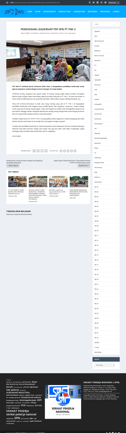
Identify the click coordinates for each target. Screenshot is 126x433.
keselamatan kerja (12, 400)
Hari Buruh (23, 390)
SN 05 (96, 206)
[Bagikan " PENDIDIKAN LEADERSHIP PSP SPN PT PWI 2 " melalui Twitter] (38, 151)
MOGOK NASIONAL (100, 138)
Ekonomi (97, 85)
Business (97, 60)
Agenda (97, 31)
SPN (17, 418)
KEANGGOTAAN (64, 12)
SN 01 (96, 187)
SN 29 (96, 323)
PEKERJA (33, 403)
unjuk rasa (19, 421)
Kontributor (35, 33)
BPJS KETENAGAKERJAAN (27, 384)
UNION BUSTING (11, 421)
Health (96, 99)
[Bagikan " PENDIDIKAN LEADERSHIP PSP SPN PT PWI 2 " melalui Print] (46, 151)
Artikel (96, 46)
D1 (95, 65)
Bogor (34, 382)
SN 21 (96, 284)
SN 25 (96, 304)
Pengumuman (99, 162)
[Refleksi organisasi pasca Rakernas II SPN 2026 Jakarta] (58, 181)
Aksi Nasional (99, 41)
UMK (31, 418)
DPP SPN (26, 387)
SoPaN (37, 12)
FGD (95, 90)
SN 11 (96, 236)
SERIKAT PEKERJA (17, 411)
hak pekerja (12, 389)
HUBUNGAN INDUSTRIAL (18, 392)
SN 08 (96, 221)
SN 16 (96, 260)
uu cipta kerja (10, 423)
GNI (95, 94)
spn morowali (25, 418)
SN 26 (96, 308)
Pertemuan (98, 167)
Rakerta (97, 177)
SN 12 (96, 240)
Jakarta (21, 395)
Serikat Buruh (15, 408)
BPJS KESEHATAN (12, 384)
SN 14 (96, 250)
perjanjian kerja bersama (13, 405)
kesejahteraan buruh (14, 397)
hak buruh (34, 387)
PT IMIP (8, 408)
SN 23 (96, 294)
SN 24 (96, 299)
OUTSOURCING (26, 403)
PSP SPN (38, 405)
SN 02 (96, 192)
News (48, 33)
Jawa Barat (38, 395)
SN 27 (96, 313)
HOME (29, 12)
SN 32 (96, 338)
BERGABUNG (92, 12)
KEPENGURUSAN (49, 12)
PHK (23, 405)
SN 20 (96, 279)
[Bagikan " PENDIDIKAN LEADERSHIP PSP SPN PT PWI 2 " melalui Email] (42, 151)
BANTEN (97, 51)
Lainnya (116, 12)
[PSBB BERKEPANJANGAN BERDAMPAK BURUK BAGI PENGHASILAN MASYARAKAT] (79, 181)
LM (95, 128)
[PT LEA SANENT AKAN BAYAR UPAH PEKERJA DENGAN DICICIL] (17, 181)
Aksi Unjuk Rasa (17, 382)
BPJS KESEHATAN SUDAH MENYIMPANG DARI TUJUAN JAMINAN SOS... (38, 3)
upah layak (26, 421)
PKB (95, 172)
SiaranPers (54, 33)
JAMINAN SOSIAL (29, 395)
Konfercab (98, 114)
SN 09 (61, 33)
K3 (7, 397)
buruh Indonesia (18, 387)
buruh (9, 386)
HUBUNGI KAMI (79, 12)
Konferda (97, 119)
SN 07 (96, 216)
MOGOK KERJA (10, 403)
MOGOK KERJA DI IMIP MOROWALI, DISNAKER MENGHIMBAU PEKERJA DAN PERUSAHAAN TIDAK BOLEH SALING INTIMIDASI (38, 194)
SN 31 (96, 333)
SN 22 (96, 289)
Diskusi (96, 75)
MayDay (97, 133)
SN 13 (96, 245)
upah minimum (36, 421)
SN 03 (96, 197)
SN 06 (96, 211)
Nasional (42, 33)
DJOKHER (97, 80)
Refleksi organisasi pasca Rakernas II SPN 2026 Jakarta (57, 192)
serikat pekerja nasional (21, 414)
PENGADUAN (105, 12)
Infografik (97, 104)
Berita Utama (99, 56)
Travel (96, 347)
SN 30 (96, 328)
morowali (18, 403)
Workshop (97, 352)
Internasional (99, 109)
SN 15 (96, 255)
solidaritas (9, 418)
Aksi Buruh (9, 382)
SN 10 (96, 231)
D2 (95, 70)
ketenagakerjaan (27, 400)
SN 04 (96, 201)
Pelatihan (97, 158)
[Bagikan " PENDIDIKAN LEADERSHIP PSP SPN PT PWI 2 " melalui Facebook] (34, 151)
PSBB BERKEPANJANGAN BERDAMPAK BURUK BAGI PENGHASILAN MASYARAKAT (79, 192)
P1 (95, 153)
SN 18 (96, 270)
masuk (16, 214)
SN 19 (96, 274)
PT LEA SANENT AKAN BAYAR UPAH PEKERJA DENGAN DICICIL (16, 192)
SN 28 (96, 318)
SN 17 (96, 265)
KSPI (39, 400)
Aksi (95, 36)
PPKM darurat (30, 405)
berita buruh (26, 382)
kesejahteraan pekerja (31, 397)
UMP (35, 418)
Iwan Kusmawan (12, 395)
